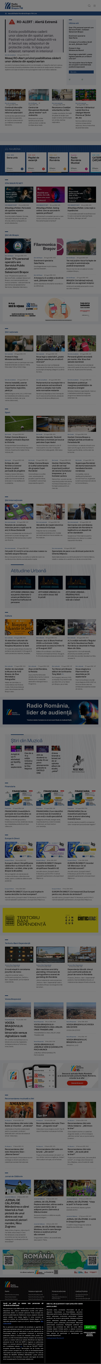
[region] (50, 1332)
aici (21, 1346)
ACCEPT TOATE (90, 1327)
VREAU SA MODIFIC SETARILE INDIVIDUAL (90, 1334)
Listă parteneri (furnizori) (55, 1338)
